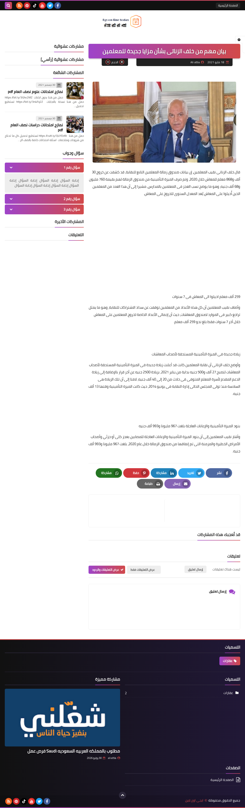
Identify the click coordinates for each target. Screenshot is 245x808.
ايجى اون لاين (194, 800)
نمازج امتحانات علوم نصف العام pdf (35, 91)
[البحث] (8, 5)
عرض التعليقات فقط (143, 569)
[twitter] (50, 5)
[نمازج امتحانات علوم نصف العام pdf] (75, 90)
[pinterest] (27, 5)
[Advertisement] (164, 234)
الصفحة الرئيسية (228, 5)
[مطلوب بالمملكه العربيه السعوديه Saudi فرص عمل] (62, 717)
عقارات (228, 661)
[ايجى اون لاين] (122, 21)
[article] (129, 511)
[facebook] (57, 5)
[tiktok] (34, 5)
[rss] (19, 5)
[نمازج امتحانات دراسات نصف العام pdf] (75, 124)
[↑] (122, 795)
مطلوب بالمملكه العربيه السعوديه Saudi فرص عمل (74, 751)
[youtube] (42, 5)
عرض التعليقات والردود (105, 569)
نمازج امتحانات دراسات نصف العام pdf (37, 127)
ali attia (112, 758)
